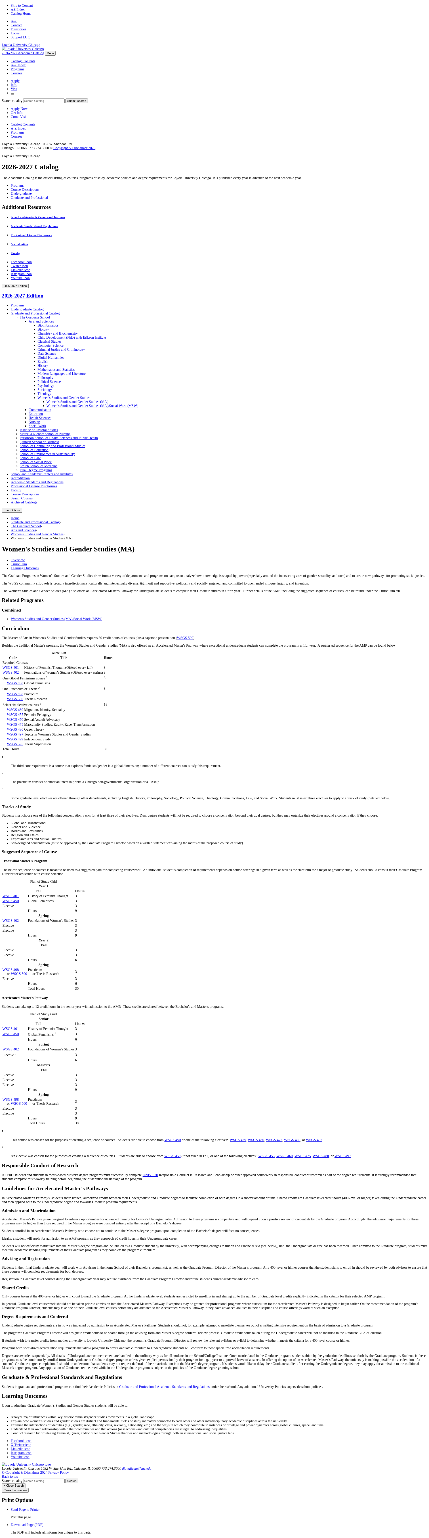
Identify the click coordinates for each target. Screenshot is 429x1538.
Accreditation (19, 244)
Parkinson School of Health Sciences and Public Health (59, 438)
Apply (15, 81)
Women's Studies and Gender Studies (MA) (77, 402)
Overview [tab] (18, 560)
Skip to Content (22, 5)
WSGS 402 (10, 672)
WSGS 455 (15, 715)
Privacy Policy (58, 1472)
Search (71, 1481)
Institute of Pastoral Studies (39, 430)
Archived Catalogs (24, 502)
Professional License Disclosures (31, 235)
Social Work (37, 426)
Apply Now (19, 109)
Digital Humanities (51, 357)
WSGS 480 (15, 729)
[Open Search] (12, 94)
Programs (17, 69)
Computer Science (50, 345)
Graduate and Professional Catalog (35, 313)
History (43, 365)
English (43, 361)
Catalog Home (21, 13)
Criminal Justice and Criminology (61, 349)
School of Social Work (36, 462)
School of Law (30, 458)
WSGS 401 (10, 667)
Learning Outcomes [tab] (25, 568)
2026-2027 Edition (22, 296)
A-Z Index (18, 65)
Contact (16, 25)
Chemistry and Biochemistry (58, 333)
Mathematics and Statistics (56, 369)
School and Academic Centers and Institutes (38, 217)
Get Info (17, 113)
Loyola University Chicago (21, 45)
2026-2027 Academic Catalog (23, 53)
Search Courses (22, 498)
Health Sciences (40, 418)
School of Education (34, 450)
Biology (43, 329)
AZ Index (18, 9)
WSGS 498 (15, 694)
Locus (15, 33)
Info (14, 85)
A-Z (14, 21)
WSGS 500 (15, 699)
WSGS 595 (15, 744)
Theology (44, 394)
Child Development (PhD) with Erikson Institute (72, 337)
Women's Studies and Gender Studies (64, 398)
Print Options (12, 510)
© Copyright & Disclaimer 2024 (24, 1472)
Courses (16, 73)
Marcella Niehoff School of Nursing (45, 434)
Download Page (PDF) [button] (27, 1525)
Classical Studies (49, 341)
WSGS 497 (15, 734)
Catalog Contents (23, 61)
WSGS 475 (15, 724)
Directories (18, 29)
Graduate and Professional (29, 197)
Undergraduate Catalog (27, 309)
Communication (40, 410)
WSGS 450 (15, 683)
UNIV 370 (150, 1175)
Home (15, 518)
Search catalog (12, 101)
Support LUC (20, 37)
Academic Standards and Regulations (34, 226)
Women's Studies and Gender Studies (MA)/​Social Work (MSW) (92, 406)
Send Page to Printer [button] (25, 1509)
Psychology (46, 386)
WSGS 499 (15, 739)
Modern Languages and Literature (62, 373)
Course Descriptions (25, 189)
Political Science (49, 381)
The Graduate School (35, 317)
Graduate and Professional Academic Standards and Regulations (164, 1387)
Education (36, 414)
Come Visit (19, 117)
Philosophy (45, 377)
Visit (14, 89)
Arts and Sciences (41, 321)
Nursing (34, 422)
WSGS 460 (15, 710)
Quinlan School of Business (39, 442)
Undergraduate (21, 193)
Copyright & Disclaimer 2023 (74, 148)
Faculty (15, 253)
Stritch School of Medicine (38, 466)
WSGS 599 (185, 638)
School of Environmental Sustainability (47, 454)
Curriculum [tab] (19, 564)
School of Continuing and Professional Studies (52, 446)
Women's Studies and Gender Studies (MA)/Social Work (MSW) (56, 619)
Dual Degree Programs (36, 470)
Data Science (47, 353)
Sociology (45, 390)
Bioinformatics (48, 325)
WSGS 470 (15, 719)
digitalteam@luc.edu (136, 1468)
